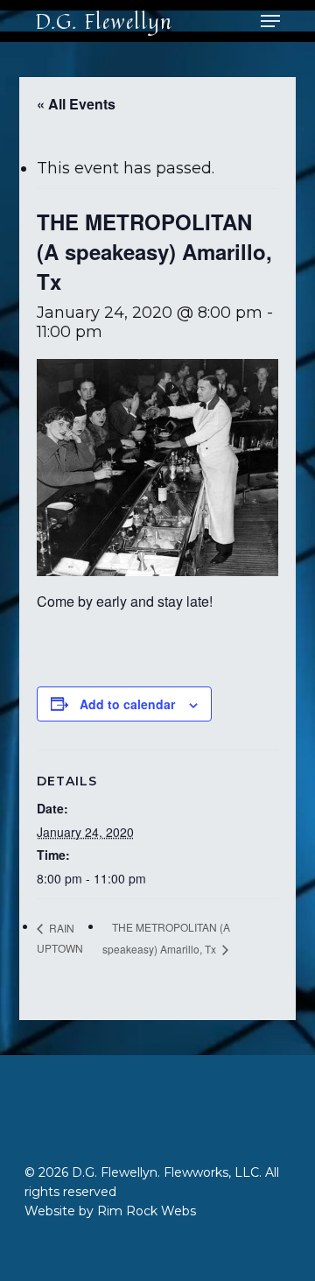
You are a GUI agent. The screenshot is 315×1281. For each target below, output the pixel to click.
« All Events (76, 104)
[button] (270, 21)
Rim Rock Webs (146, 1211)
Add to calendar (127, 704)
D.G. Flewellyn (103, 21)
